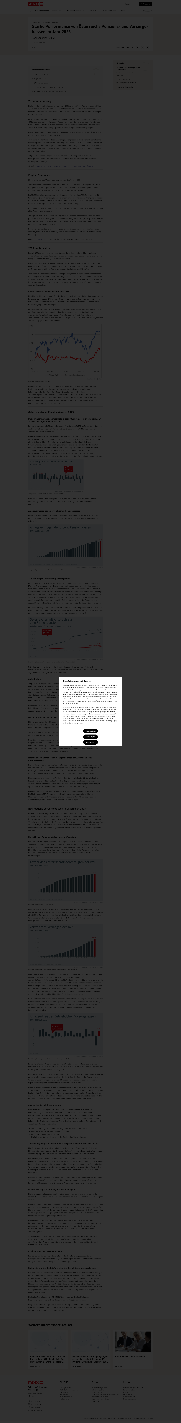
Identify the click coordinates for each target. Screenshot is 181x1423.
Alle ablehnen (90, 742)
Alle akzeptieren (90, 731)
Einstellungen (90, 737)
